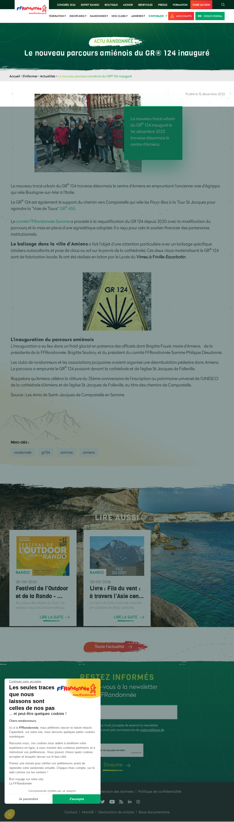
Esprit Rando (90, 4)
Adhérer (137, 16)
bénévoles (145, 4)
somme (66, 452)
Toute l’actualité (109, 646)
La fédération (54, 16)
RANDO (23, 572)
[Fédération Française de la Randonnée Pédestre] (32, 9)
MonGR (128, 4)
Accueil (14, 76)
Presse (162, 4)
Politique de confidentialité (159, 791)
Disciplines (77, 16)
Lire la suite (51, 617)
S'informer (156, 16)
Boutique (111, 4)
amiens (89, 452)
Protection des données (115, 791)
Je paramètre (28, 799)
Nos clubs (119, 16)
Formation (180, 4)
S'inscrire (113, 764)
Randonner (98, 16)
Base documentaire (154, 812)
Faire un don (201, 4)
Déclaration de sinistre (116, 812)
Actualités (47, 76)
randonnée (22, 452)
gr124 (46, 452)
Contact (70, 812)
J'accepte (76, 799)
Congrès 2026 (66, 4)
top (226, 791)
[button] (9, 814)
